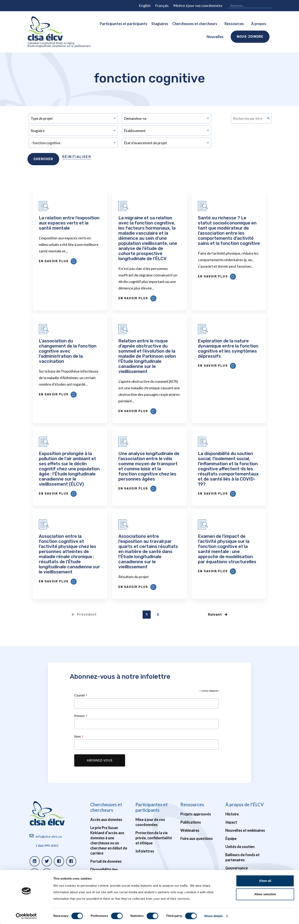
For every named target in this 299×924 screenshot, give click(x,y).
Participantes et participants (123, 23)
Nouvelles (215, 36)
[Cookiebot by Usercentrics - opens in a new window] (26, 916)
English (145, 5)
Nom (78, 737)
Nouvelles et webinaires (245, 830)
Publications (190, 822)
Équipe (231, 838)
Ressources (234, 23)
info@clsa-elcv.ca (49, 836)
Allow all (265, 880)
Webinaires (189, 830)
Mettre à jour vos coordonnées (197, 5)
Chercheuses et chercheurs (194, 23)
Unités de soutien (239, 846)
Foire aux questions (196, 838)
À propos (258, 23)
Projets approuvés (195, 814)
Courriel (80, 695)
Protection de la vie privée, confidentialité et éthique (153, 837)
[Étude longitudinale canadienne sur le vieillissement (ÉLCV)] (59, 31)
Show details (213, 916)
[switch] (117, 916)
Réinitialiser (76, 157)
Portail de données (106, 861)
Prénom (80, 716)
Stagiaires (159, 23)
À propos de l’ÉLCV (244, 804)
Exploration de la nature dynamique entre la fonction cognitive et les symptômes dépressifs (228, 348)
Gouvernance (236, 868)
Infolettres (144, 851)
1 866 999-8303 (47, 845)
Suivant (215, 614)
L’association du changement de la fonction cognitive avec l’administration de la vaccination (67, 351)
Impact (231, 822)
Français (162, 5)
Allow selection (265, 894)
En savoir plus (54, 261)
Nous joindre (250, 36)
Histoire (232, 814)
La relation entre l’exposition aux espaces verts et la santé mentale (69, 223)
